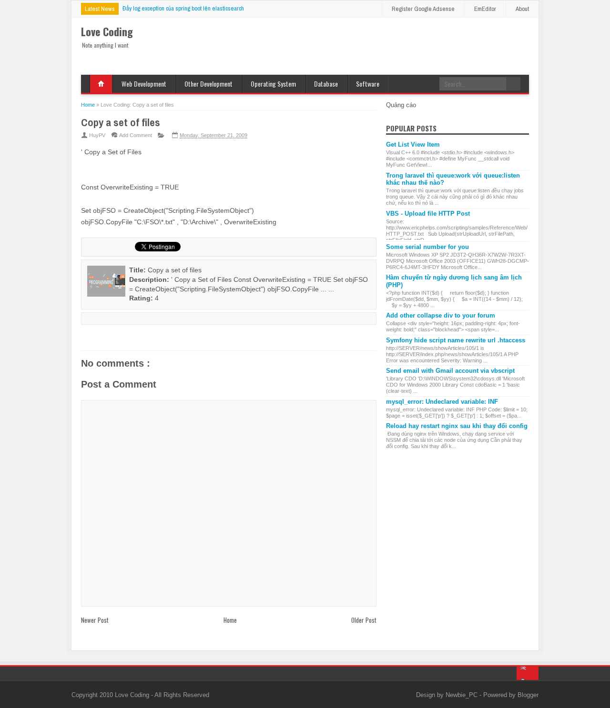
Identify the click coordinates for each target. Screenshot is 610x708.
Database (326, 84)
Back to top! (528, 673)
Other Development (208, 84)
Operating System (273, 84)
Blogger (528, 694)
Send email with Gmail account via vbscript (450, 370)
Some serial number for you (427, 246)
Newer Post (95, 620)
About (522, 9)
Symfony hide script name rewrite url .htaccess (455, 340)
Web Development (144, 84)
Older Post (363, 620)
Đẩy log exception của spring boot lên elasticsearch (183, 8)
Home (101, 84)
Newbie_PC (462, 694)
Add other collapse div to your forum (440, 315)
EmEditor (485, 9)
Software (367, 84)
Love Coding (133, 694)
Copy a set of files (120, 122)
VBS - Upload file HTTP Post (428, 213)
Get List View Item (413, 144)
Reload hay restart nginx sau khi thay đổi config (457, 425)
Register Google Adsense (423, 9)
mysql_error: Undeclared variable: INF (442, 401)
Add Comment (135, 135)
